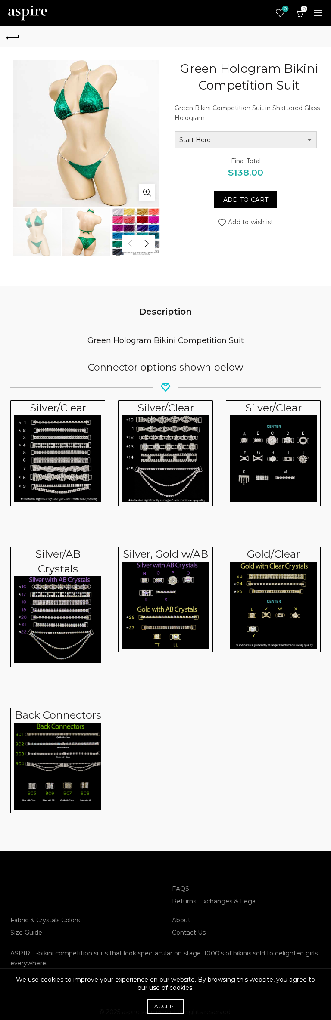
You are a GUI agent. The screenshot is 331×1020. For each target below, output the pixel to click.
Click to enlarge (147, 192)
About (181, 920)
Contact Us (189, 933)
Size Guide (26, 933)
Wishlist (285, 9)
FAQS (180, 889)
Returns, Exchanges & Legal (214, 901)
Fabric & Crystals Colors (45, 920)
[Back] (13, 36)
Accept (165, 1006)
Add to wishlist (251, 222)
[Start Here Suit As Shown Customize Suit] (246, 139)
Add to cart (245, 200)
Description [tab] (165, 311)
